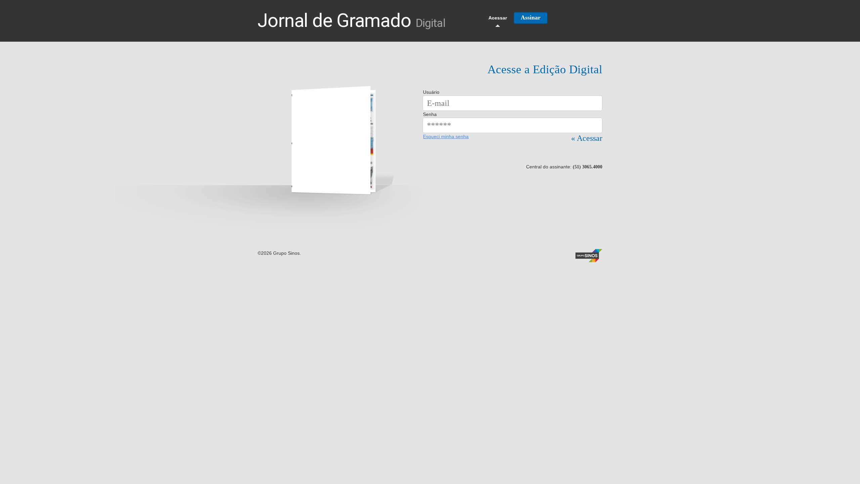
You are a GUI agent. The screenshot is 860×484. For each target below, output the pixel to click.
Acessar (497, 18)
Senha (430, 114)
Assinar (531, 17)
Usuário (431, 92)
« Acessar (586, 138)
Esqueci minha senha (446, 136)
